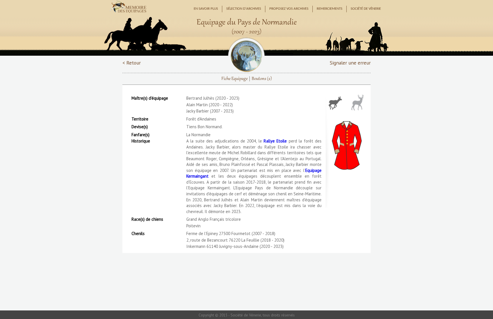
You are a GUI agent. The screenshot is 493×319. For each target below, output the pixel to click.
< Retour (131, 62)
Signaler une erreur (350, 62)
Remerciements (329, 9)
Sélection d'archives (243, 9)
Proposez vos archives (288, 9)
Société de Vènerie (366, 9)
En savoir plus (206, 9)
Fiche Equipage (234, 79)
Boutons (262, 79)
